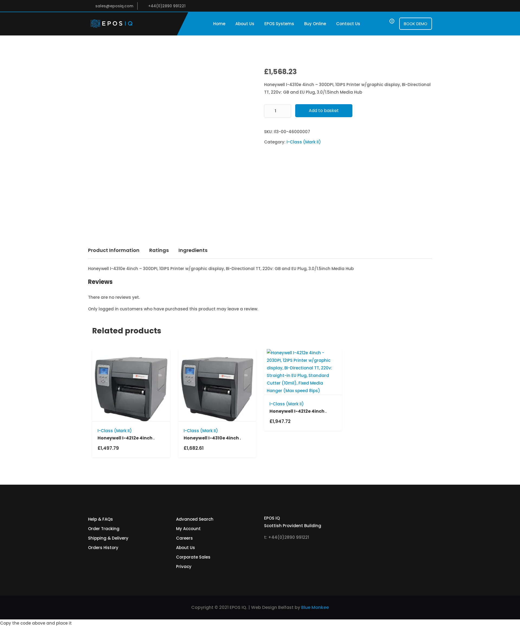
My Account (188, 528)
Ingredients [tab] (192, 250)
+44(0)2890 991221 (167, 6)
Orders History (103, 547)
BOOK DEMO (415, 24)
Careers (184, 538)
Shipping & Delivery (108, 538)
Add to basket (324, 110)
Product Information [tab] (113, 250)
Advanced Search (194, 519)
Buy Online (315, 24)
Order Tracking (103, 528)
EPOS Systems (279, 24)
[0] (387, 23)
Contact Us (348, 24)
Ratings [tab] (159, 250)
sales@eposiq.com (114, 6)
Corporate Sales (193, 557)
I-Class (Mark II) (304, 142)
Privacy (183, 566)
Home (219, 24)
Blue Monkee (315, 607)
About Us (244, 24)
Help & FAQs (100, 519)
